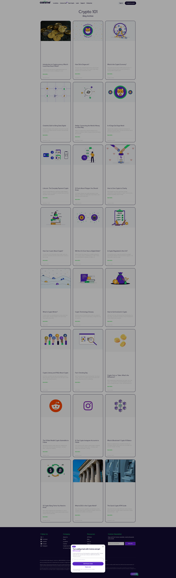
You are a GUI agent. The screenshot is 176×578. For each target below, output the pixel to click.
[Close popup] (103, 546)
